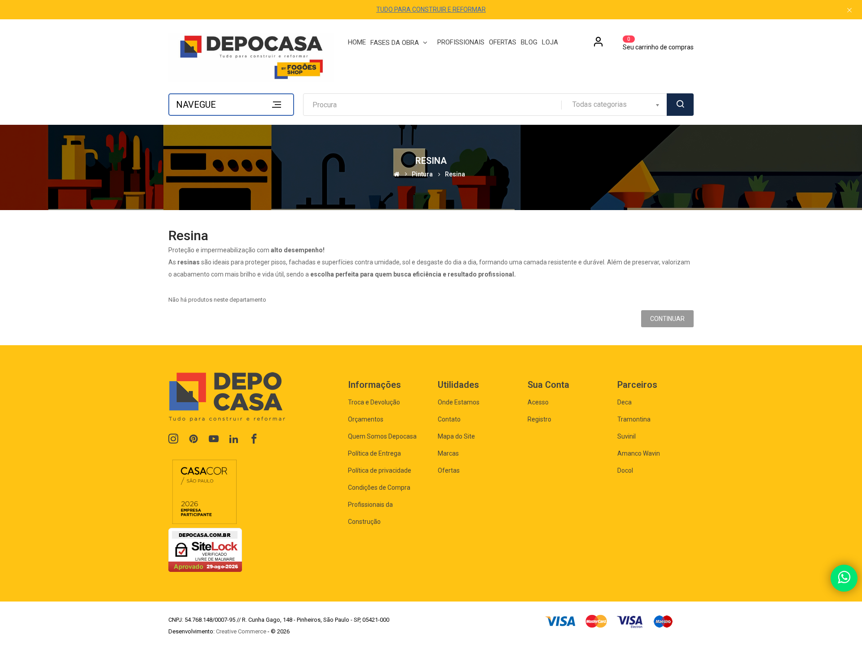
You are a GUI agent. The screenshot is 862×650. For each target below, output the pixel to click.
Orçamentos (365, 419)
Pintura (422, 174)
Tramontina (634, 419)
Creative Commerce (241, 631)
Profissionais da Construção (370, 513)
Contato (449, 419)
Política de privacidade (379, 470)
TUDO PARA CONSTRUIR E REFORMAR (431, 9)
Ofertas (449, 470)
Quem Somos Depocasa (382, 436)
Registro (539, 419)
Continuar (667, 318)
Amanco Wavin (638, 453)
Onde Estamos (458, 402)
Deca (624, 402)
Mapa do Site (456, 436)
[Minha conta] (598, 44)
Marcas (448, 453)
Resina (455, 174)
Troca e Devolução (374, 402)
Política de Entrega (374, 453)
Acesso (538, 402)
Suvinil (626, 436)
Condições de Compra (379, 487)
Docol (625, 470)
